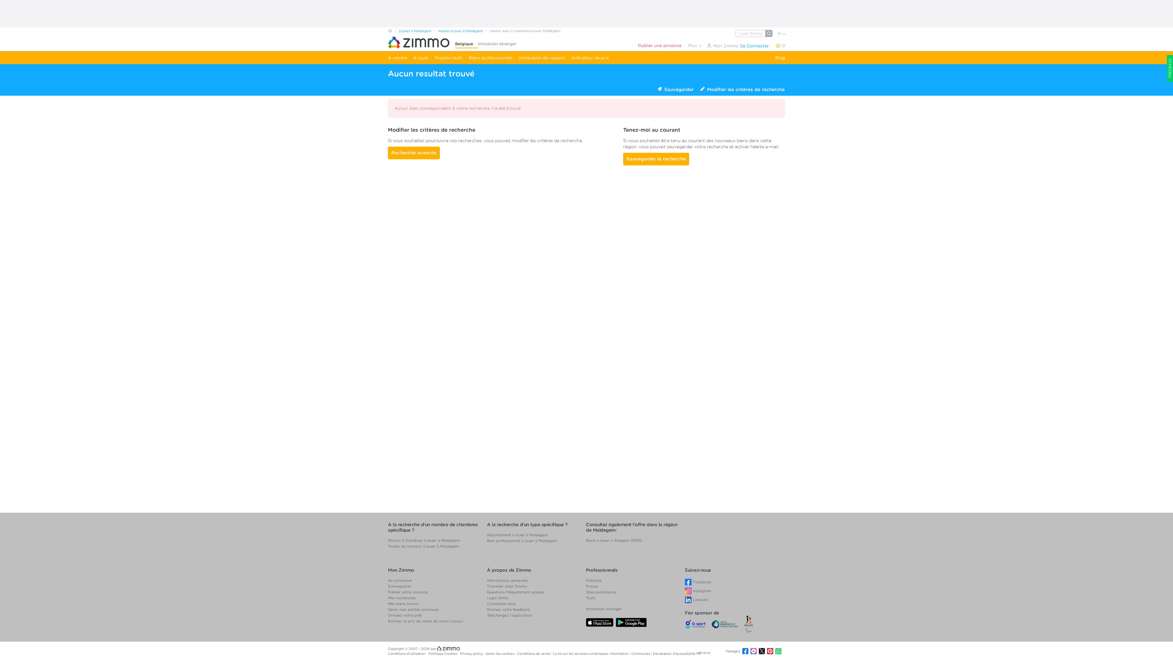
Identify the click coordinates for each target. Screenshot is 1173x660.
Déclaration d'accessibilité (674, 653)
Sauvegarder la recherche (656, 159)
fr (780, 33)
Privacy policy (472, 653)
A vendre (397, 57)
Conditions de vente (534, 653)
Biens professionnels (491, 57)
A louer (421, 57)
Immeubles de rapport (542, 57)
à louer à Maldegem (415, 31)
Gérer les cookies (500, 653)
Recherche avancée (414, 153)
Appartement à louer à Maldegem (517, 535)
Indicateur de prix (590, 57)
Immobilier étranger (497, 44)
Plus (693, 45)
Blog (780, 57)
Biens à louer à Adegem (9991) (614, 540)
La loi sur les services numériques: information (591, 653)
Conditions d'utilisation (407, 653)
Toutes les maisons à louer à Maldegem (423, 546)
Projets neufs (449, 57)
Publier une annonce (660, 45)
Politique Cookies (443, 653)
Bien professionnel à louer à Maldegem (522, 540)
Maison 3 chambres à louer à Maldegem (424, 540)
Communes (641, 653)
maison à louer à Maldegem (460, 31)
